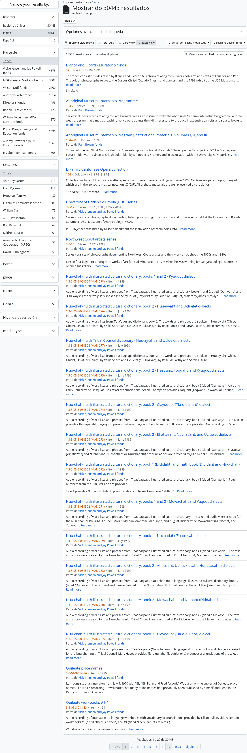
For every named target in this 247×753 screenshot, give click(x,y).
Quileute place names (84, 668)
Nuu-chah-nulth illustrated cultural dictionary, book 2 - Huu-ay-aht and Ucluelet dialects (138, 306)
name (8, 263)
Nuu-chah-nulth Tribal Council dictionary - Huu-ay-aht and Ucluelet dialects (128, 340)
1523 (177, 747)
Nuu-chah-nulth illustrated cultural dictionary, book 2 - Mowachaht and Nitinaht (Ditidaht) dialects (147, 600)
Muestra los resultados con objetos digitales (215, 54)
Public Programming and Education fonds (29, 131)
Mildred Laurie (29, 234)
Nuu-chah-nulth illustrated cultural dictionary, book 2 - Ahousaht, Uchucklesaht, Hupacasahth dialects (150, 565)
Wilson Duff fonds (29, 88)
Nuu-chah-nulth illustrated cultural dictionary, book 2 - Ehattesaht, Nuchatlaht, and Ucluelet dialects (149, 434)
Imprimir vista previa (81, 42)
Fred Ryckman (29, 189)
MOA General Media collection (29, 81)
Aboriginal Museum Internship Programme (102, 101)
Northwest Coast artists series (91, 239)
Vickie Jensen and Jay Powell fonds (29, 70)
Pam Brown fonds (90, 110)
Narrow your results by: (29, 4)
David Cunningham (29, 253)
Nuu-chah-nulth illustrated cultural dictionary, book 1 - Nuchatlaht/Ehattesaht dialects (137, 536)
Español (29, 41)
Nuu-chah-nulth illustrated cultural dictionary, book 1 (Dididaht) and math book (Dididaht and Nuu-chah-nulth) (155, 464)
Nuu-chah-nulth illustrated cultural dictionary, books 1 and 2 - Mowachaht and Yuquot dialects (144, 501)
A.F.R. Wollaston (29, 219)
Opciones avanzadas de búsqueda (94, 31)
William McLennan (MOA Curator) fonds (29, 119)
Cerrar (96, 2)
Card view (128, 42)
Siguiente (192, 747)
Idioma (9, 16)
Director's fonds (29, 103)
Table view (148, 42)
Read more (73, 85)
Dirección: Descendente (228, 42)
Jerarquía (108, 42)
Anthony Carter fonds (29, 96)
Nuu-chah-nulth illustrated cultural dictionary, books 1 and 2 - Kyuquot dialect (130, 276)
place (7, 277)
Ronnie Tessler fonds (29, 111)
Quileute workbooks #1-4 (87, 702)
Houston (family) (29, 196)
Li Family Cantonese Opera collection (97, 169)
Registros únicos (29, 26)
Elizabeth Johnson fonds (29, 153)
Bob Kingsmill (29, 226)
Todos (7, 61)
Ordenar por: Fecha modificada (188, 42)
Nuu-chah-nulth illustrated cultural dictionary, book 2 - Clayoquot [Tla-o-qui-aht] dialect (138, 404)
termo (8, 290)
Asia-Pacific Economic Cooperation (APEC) (29, 242)
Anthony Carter (29, 182)
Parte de (10, 52)
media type (12, 330)
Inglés (29, 34)
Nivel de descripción (20, 317)
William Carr (29, 211)
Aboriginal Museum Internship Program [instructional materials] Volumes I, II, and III (136, 135)
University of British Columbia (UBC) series (101, 202)
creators (10, 164)
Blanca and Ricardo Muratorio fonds (96, 65)
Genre (8, 304)
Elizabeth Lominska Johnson (29, 204)
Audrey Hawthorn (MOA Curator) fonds (29, 143)
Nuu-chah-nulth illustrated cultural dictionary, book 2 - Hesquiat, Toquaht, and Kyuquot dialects (145, 370)
